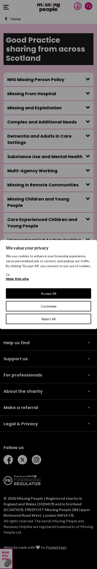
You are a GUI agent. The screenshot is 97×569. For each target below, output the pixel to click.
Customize (49, 306)
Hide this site (17, 279)
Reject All (48, 319)
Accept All (48, 293)
